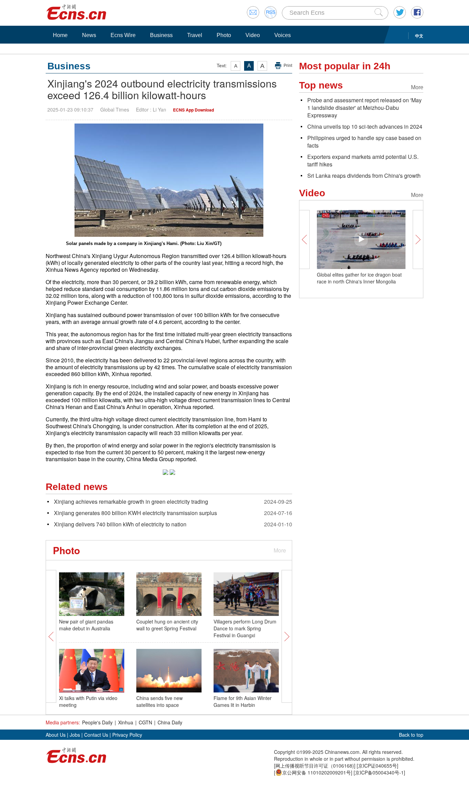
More (280, 550)
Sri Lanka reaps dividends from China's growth (364, 175)
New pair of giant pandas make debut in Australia (86, 625)
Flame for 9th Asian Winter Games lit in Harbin (243, 701)
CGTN (145, 722)
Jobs (75, 734)
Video (252, 35)
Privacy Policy (127, 734)
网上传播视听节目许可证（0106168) (314, 765)
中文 (419, 36)
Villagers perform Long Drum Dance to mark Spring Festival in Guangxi (245, 628)
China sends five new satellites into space (159, 701)
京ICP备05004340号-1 (379, 772)
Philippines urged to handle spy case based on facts (364, 141)
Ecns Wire (123, 35)
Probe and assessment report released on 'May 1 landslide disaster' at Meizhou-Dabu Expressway (364, 107)
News (89, 35)
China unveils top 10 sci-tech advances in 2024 (364, 126)
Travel (194, 35)
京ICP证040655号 (377, 765)
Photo (224, 35)
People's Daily (97, 722)
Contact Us (96, 734)
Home (60, 35)
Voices (282, 35)
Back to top (411, 734)
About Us (56, 734)
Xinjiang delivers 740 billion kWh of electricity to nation (120, 524)
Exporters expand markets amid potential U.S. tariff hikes (363, 160)
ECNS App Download (193, 110)
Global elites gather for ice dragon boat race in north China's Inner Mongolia (359, 278)
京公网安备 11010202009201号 (316, 772)
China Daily (170, 722)
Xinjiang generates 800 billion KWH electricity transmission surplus (135, 513)
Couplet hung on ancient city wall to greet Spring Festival (167, 625)
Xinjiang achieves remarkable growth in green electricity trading (131, 501)
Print (288, 65)
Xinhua (125, 722)
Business (161, 35)
